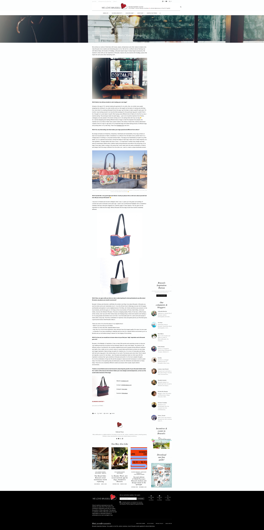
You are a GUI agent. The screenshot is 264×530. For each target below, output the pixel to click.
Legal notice (168, 523)
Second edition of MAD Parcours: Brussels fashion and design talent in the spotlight (138, 481)
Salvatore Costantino (162, 402)
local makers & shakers (103, 31)
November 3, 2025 (142, 487)
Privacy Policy (159, 523)
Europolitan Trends (152, 13)
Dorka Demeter (161, 346)
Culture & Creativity (117, 13)
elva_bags (124, 389)
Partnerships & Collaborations (104, 1)
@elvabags (125, 393)
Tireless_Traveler (161, 415)
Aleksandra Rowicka (162, 311)
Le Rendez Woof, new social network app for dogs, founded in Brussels (120, 478)
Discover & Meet (130, 13)
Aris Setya (160, 322)
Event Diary (140, 13)
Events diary (143, 472)
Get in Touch (150, 523)
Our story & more (140, 523)
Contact (115, 1)
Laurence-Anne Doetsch (163, 369)
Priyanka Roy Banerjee (163, 391)
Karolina (160, 358)
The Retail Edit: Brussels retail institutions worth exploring (100, 478)
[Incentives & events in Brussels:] (161, 443)
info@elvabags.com (126, 385)
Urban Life (105, 13)
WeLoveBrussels (101, 523)
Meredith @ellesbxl (162, 380)
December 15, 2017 (103, 38)
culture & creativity (135, 472)
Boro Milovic (161, 333)
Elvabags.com (120, 125)
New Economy (98, 473)
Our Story (94, 1)
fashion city (94, 31)
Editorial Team (95, 38)
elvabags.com (124, 381)
